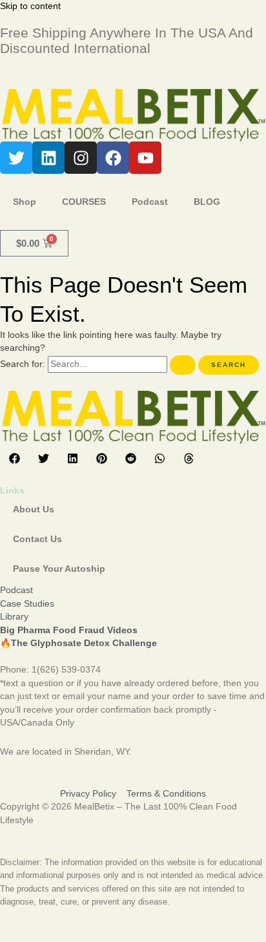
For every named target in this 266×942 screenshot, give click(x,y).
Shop (24, 202)
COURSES (84, 202)
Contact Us (37, 539)
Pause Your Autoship (59, 569)
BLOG (207, 202)
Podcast (150, 202)
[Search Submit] (183, 365)
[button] (14, 458)
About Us (33, 509)
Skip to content (30, 6)
